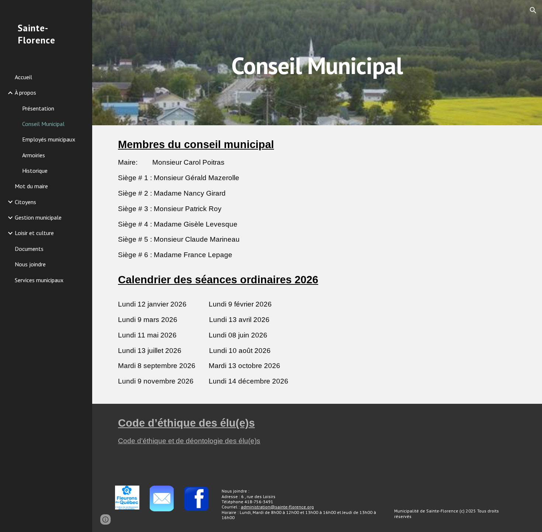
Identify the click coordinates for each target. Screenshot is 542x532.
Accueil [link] (23, 77)
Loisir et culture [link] (34, 233)
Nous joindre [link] (30, 264)
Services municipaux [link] (39, 280)
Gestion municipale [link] (38, 217)
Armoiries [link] (33, 155)
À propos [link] (25, 92)
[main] (317, 62)
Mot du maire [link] (31, 186)
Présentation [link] (38, 108)
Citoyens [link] (25, 202)
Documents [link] (29, 248)
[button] (533, 10)
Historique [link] (35, 170)
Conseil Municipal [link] (43, 123)
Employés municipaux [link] (48, 139)
